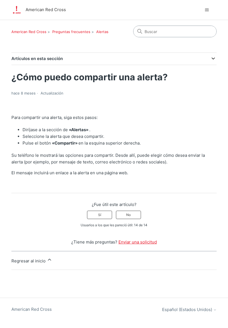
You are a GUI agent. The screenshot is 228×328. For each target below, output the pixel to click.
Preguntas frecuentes (71, 31)
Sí (99, 215)
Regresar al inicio (29, 261)
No (128, 215)
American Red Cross (28, 31)
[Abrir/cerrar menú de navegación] (207, 10)
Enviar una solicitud (137, 242)
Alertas (102, 31)
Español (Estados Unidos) (187, 309)
